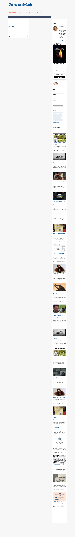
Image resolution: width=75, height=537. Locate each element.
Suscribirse (59, 77)
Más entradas (29, 41)
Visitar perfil (61, 40)
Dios (61, 112)
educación (56, 112)
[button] (27, 36)
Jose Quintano (61, 26)
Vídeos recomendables (29, 12)
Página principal (12, 12)
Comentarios (57, 84)
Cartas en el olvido (21, 4)
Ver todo (48, 17)
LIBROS (20, 12)
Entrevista (39, 12)
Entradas (56, 83)
